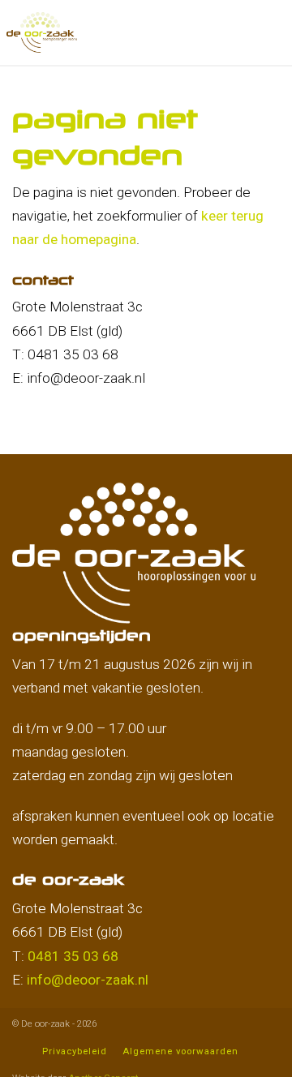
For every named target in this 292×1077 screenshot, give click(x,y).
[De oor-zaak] (41, 30)
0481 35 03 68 (73, 956)
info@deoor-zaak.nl (87, 980)
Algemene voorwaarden (180, 1051)
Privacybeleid (74, 1051)
